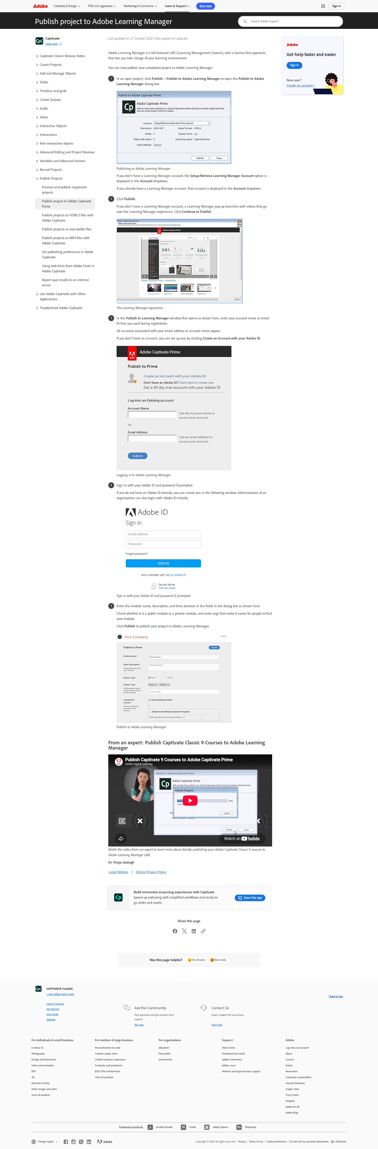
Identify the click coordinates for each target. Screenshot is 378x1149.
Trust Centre (292, 1095)
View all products (41, 1095)
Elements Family (41, 1083)
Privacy (242, 1141)
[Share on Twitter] (184, 932)
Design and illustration (44, 1059)
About (289, 1053)
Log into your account (297, 1047)
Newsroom (292, 1071)
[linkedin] (89, 1142)
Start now (217, 1024)
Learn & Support (176, 6)
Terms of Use (256, 1141)
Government (165, 1059)
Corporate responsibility (299, 1077)
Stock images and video (44, 1089)
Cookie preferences (276, 1141)
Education (164, 1047)
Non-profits (165, 1053)
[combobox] (290, 21)
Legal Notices (118, 872)
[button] (323, 6)
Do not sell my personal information (309, 1141)
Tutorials (51, 1019)
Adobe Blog (292, 1112)
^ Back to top (335, 996)
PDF (34, 1071)
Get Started (52, 1009)
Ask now (139, 1024)
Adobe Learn (229, 1065)
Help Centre (228, 1047)
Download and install (233, 1053)
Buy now (206, 6)
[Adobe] (40, 6)
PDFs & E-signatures (100, 6)
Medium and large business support (241, 1071)
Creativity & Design (65, 6)
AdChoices (340, 1141)
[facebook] (66, 1142)
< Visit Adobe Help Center (60, 994)
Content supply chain (106, 1053)
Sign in (336, 6)
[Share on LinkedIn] (193, 932)
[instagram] (73, 1142)
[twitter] (81, 1142)
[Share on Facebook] (175, 932)
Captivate (53, 38)
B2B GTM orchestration (107, 1071)
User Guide (52, 1014)
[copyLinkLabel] (203, 932)
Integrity (290, 1100)
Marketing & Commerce (139, 6)
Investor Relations (295, 1083)
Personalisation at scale (107, 1047)
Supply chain (292, 1089)
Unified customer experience (110, 1059)
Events (289, 1065)
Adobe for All (292, 1106)
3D (33, 1077)
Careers (290, 1059)
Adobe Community (232, 1059)
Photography (38, 1053)
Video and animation (43, 1065)
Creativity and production (108, 1065)
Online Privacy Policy (151, 872)
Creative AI (37, 1047)
